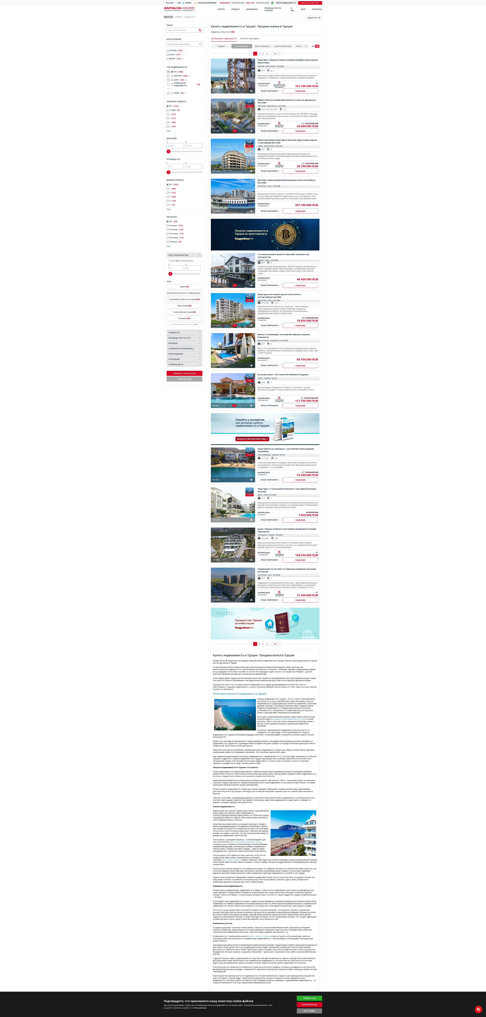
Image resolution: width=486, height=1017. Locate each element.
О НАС (292, 9)
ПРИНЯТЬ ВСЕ (309, 998)
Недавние (221, 46)
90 (275, 53)
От (167, 142)
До (186, 142)
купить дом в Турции (230, 860)
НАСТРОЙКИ (309, 1011)
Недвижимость (189, 17)
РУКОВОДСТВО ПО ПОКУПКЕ (272, 9)
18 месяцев (176, 237)
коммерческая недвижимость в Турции (290, 719)
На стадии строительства (182, 260)
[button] (253, 74)
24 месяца (175, 241)
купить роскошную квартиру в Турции (245, 842)
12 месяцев (176, 229)
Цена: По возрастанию (283, 46)
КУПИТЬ (221, 9)
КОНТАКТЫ (317, 9)
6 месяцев (176, 225)
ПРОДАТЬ (235, 9)
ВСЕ (178, 71)
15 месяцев (176, 233)
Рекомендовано (242, 46)
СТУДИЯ (174, 110)
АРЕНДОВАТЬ (252, 9)
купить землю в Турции (259, 936)
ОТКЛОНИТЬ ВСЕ (309, 1004)
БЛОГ (303, 9)
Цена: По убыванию (262, 46)
